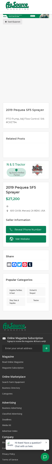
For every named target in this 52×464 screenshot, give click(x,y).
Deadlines (6, 419)
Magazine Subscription (13, 367)
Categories (7, 393)
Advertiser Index (9, 431)
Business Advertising (12, 408)
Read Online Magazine (12, 362)
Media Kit (6, 425)
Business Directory (11, 387)
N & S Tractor (16, 164)
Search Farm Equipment (13, 382)
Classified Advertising (12, 413)
